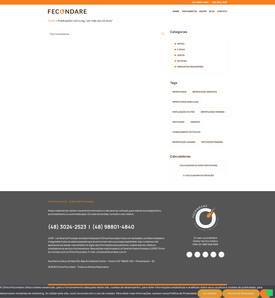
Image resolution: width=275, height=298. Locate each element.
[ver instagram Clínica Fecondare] (49, 2)
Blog (212, 11)
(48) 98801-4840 (200, 2)
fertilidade (178, 122)
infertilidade (179, 91)
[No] (265, 293)
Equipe (203, 11)
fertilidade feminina (212, 142)
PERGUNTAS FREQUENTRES (190, 66)
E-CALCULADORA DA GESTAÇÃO (198, 175)
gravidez (195, 122)
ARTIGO (180, 43)
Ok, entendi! (210, 293)
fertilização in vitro (183, 111)
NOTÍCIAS (181, 61)
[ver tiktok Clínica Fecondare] (64, 2)
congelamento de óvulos (186, 132)
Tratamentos (189, 11)
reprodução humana (183, 142)
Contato (222, 11)
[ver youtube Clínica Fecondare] (59, 2)
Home (51, 20)
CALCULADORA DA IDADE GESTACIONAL (199, 165)
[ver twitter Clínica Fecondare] (69, 2)
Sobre (176, 11)
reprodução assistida (204, 91)
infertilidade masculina (185, 101)
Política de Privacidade (81, 201)
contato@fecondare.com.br (111, 252)
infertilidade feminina (212, 111)
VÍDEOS (180, 55)
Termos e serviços (57, 201)
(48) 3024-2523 (219, 2)
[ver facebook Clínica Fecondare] (54, 2)
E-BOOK (181, 49)
